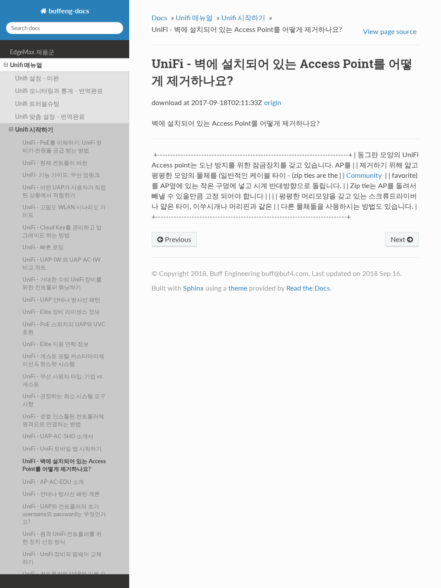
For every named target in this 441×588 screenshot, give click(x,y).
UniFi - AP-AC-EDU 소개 (53, 481)
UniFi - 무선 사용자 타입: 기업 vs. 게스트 (63, 380)
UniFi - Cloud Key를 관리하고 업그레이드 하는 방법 (62, 231)
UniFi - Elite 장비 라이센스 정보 (61, 311)
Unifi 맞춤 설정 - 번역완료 (50, 116)
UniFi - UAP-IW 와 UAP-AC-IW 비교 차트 (61, 263)
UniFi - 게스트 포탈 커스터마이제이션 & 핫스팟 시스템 (63, 360)
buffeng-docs (68, 10)
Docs (159, 17)
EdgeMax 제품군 (32, 52)
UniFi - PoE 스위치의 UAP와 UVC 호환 (64, 328)
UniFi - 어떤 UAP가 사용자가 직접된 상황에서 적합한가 (64, 191)
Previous (177, 239)
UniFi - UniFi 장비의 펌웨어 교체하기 (62, 558)
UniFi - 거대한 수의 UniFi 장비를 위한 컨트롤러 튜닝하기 (62, 283)
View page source (389, 31)
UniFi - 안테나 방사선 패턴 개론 (61, 493)
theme (237, 288)
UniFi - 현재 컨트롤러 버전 (54, 162)
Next (399, 239)
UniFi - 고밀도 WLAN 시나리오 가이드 (64, 211)
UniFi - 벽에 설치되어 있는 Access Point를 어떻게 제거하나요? (64, 465)
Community (364, 175)
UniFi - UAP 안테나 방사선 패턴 (61, 299)
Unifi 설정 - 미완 (37, 78)
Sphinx (193, 288)
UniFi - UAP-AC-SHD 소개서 (57, 436)
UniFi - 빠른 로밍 (43, 247)
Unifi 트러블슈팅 (37, 103)
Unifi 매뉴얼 (26, 64)
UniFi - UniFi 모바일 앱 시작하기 (62, 448)
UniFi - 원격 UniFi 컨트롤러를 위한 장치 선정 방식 (62, 537)
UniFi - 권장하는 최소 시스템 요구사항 (64, 400)
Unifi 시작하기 (34, 129)
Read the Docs (308, 288)
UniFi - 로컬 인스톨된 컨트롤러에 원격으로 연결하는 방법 (63, 420)
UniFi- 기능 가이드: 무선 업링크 (61, 174)
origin (272, 102)
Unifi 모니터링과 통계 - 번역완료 (59, 90)
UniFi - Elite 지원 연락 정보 (55, 343)
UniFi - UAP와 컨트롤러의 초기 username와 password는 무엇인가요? (64, 514)
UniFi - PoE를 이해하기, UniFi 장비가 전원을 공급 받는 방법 (62, 146)
